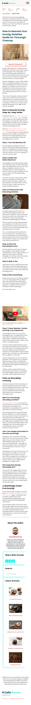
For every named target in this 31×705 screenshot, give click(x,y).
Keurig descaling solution (9, 403)
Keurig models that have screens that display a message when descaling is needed (14, 130)
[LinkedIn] (10, 561)
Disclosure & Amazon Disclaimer (16, 698)
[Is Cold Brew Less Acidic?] (15, 591)
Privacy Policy (5, 698)
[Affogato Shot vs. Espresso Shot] (15, 624)
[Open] (27, 3)
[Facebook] (6, 561)
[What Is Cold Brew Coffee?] (15, 608)
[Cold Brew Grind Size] (15, 657)
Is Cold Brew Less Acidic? (15, 599)
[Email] (13, 561)
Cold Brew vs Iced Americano (15, 648)
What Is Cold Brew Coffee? (15, 615)
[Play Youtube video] (15, 313)
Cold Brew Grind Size (15, 664)
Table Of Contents (15, 64)
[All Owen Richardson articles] (15, 531)
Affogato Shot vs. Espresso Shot (15, 632)
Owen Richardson (10, 9)
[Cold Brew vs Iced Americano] (15, 641)
